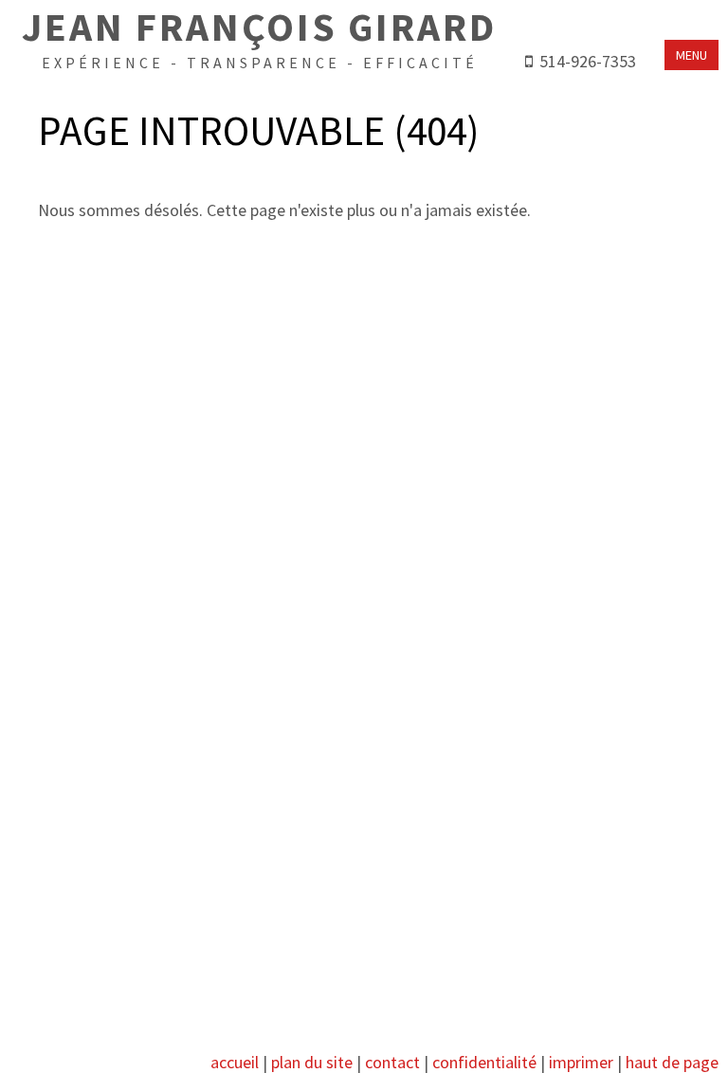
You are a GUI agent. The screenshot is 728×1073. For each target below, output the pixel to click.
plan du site (312, 1062)
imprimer (581, 1062)
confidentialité (484, 1062)
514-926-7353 (587, 61)
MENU (691, 55)
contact (392, 1062)
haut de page (672, 1062)
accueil (234, 1062)
